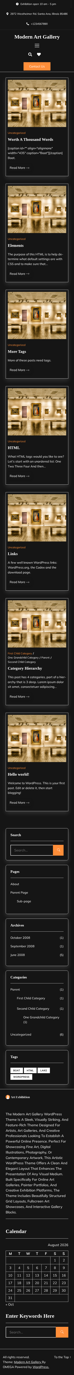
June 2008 (17, 955)
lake (43, 1070)
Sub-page (24, 901)
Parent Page (19, 892)
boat (16, 1070)
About (14, 884)
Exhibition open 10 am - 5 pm (38, 4)
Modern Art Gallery (37, 37)
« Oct (10, 1304)
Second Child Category (22, 662)
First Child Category (20, 653)
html (30, 1070)
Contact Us (37, 66)
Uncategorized (16, 133)
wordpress (21, 1076)
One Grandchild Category (23, 657)
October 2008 (20, 938)
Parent (45, 657)
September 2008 (22, 946)
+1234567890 (39, 24)
